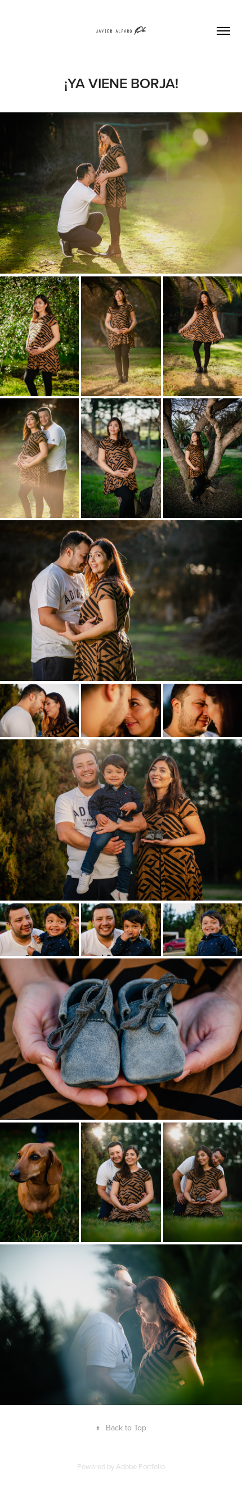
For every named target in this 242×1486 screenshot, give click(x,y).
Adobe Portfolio (140, 1466)
